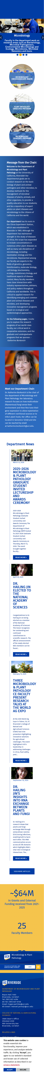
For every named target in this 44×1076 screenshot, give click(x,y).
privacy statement (11, 1065)
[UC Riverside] (8, 957)
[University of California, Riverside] (11, 986)
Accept (10, 1070)
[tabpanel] (22, 36)
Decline (23, 1070)
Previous (1, 37)
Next (42, 37)
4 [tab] (26, 55)
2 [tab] (20, 55)
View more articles (22, 871)
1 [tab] (18, 55)
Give (30, 967)
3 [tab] (23, 55)
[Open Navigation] (38, 967)
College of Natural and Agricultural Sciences (12, 966)
